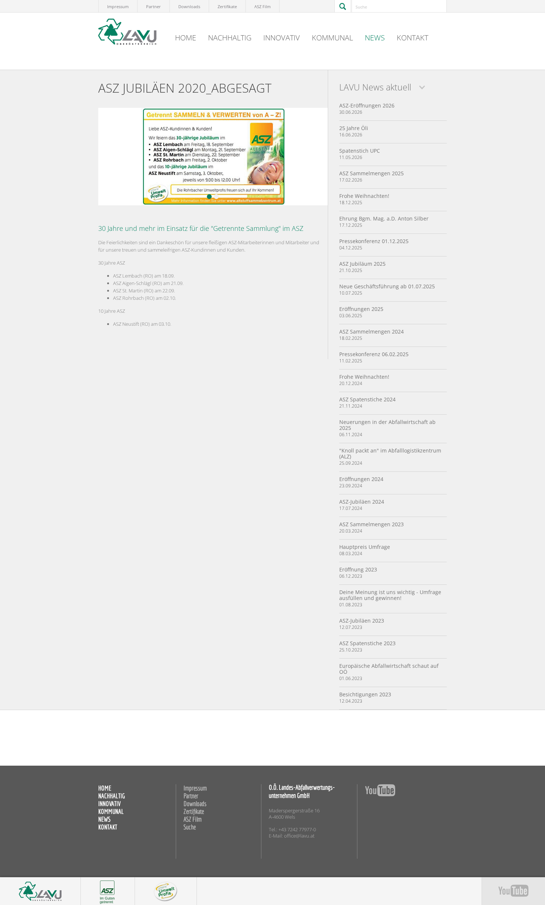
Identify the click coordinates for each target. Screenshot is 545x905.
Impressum (118, 6)
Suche (190, 827)
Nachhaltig (229, 38)
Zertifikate (227, 6)
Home (185, 38)
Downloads (189, 6)
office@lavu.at (299, 836)
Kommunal (332, 38)
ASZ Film (262, 6)
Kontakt (412, 38)
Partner (153, 6)
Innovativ (281, 38)
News (375, 38)
